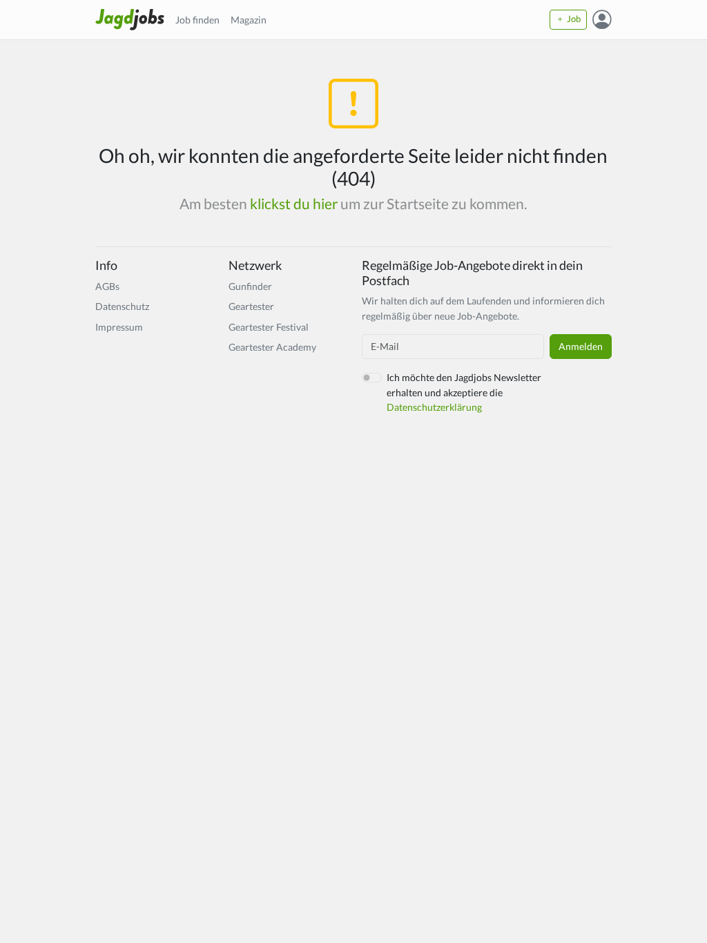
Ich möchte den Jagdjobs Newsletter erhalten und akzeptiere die (464, 392)
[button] (602, 19)
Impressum (119, 327)
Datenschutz (122, 306)
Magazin (249, 20)
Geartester (251, 306)
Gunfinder (250, 286)
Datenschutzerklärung (434, 407)
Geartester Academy (272, 347)
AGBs (107, 286)
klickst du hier (294, 204)
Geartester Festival (269, 327)
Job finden (197, 20)
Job (573, 19)
